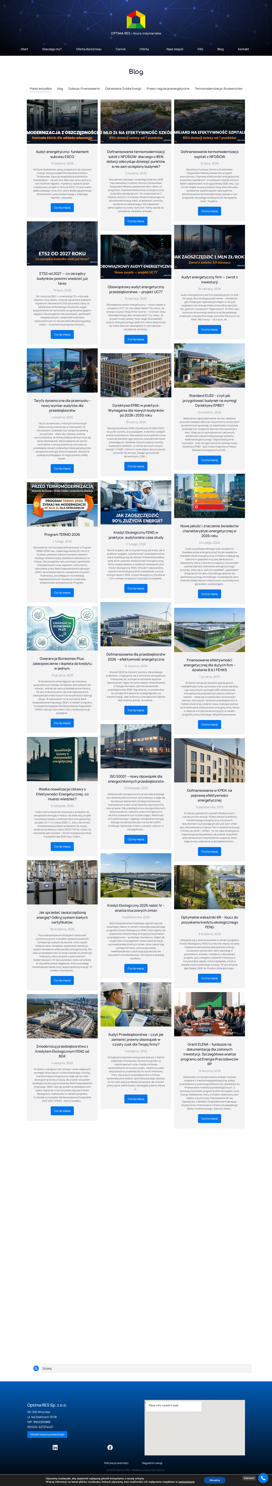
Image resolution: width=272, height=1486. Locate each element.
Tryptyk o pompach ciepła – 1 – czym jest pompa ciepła (62, 1179)
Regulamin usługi (152, 1463)
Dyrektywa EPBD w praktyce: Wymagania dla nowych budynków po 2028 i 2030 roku (136, 410)
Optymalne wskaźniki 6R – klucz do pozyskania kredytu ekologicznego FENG (209, 922)
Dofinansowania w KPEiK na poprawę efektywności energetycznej (209, 795)
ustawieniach (186, 1482)
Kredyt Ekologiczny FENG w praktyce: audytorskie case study (136, 535)
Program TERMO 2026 (62, 534)
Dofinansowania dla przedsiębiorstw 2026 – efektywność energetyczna (135, 657)
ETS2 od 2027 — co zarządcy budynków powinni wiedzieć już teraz (62, 278)
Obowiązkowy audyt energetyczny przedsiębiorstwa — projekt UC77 (136, 289)
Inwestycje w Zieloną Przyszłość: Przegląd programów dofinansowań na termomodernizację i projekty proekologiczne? (135, 1302)
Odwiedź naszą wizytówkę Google (47, 1434)
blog (60, 88)
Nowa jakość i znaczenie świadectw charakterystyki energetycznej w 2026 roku (209, 531)
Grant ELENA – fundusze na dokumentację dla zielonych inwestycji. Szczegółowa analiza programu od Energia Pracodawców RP (210, 1054)
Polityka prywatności (116, 1463)
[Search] (36, 1368)
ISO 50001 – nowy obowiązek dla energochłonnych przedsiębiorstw (136, 779)
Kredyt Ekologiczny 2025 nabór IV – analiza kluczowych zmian (135, 908)
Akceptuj (214, 1480)
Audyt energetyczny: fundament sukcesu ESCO (62, 154)
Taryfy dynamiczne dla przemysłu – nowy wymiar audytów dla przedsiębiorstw (62, 405)
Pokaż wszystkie (41, 88)
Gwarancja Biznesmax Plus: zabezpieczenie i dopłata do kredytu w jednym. (62, 663)
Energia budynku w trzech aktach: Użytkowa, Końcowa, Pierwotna (209, 1187)
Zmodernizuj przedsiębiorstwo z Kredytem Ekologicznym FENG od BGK (62, 1051)
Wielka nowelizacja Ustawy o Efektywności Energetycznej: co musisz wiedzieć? (62, 794)
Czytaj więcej (62, 207)
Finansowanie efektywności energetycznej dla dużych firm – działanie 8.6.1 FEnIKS (210, 665)
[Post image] (62, 121)
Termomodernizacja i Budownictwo (218, 88)
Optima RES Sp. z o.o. (47, 1405)
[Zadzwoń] (263, 1478)
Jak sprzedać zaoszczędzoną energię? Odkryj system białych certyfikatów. (62, 917)
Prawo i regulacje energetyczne (168, 88)
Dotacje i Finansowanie (84, 88)
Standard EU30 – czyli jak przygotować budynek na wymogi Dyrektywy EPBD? (210, 400)
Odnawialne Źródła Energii (123, 88)
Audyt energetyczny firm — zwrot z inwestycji (209, 279)
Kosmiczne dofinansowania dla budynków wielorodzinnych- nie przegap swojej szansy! (136, 1169)
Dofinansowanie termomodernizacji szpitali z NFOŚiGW (210, 154)
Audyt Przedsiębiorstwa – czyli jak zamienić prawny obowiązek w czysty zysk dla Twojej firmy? (136, 1039)
